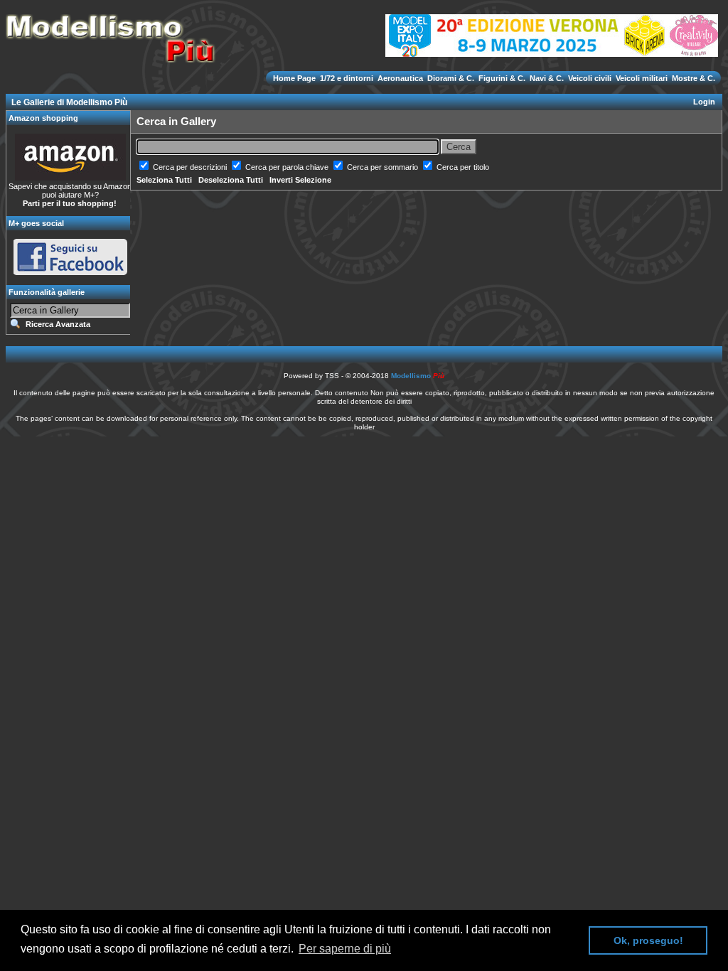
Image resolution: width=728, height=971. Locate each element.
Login (704, 101)
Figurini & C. (502, 78)
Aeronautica (400, 78)
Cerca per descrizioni (191, 167)
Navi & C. (547, 78)
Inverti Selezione (300, 180)
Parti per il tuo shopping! (70, 203)
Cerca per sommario (383, 167)
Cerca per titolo (463, 167)
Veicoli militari (642, 78)
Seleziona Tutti (164, 180)
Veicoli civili (590, 78)
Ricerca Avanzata (58, 324)
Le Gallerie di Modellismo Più (69, 102)
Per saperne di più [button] (345, 949)
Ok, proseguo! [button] (648, 940)
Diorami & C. (450, 78)
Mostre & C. (692, 78)
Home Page (295, 78)
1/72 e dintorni (346, 78)
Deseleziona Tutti (230, 180)
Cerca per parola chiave (288, 167)
